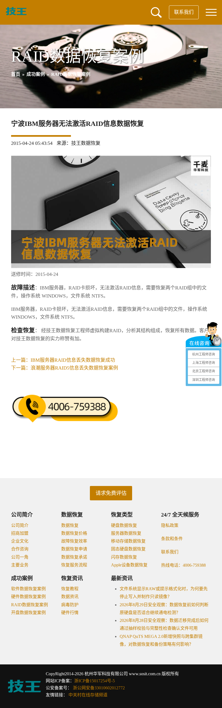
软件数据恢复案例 (28, 588)
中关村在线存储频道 (87, 695)
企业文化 (19, 541)
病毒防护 (70, 604)
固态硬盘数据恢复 (128, 549)
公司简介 (19, 525)
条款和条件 (172, 538)
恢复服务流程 (74, 565)
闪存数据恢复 (124, 557)
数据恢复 (70, 525)
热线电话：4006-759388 (183, 565)
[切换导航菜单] (211, 12)
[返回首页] (16, 14)
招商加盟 (19, 533)
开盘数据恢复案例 (28, 612)
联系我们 (184, 12)
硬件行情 (70, 612)
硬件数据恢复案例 (28, 596)
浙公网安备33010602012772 (99, 688)
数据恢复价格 (74, 533)
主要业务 (19, 565)
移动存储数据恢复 (128, 541)
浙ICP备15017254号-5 (94, 680)
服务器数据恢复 (126, 533)
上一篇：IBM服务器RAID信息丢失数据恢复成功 (63, 360)
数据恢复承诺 (74, 557)
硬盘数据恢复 (124, 525)
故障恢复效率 (74, 541)
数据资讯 (70, 596)
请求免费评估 (111, 493)
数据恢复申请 (74, 549)
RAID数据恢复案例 (29, 604)
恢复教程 (70, 588)
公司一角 (19, 557)
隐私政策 (169, 525)
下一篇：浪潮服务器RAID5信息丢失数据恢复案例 (64, 368)
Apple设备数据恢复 (129, 565)
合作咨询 (19, 549)
